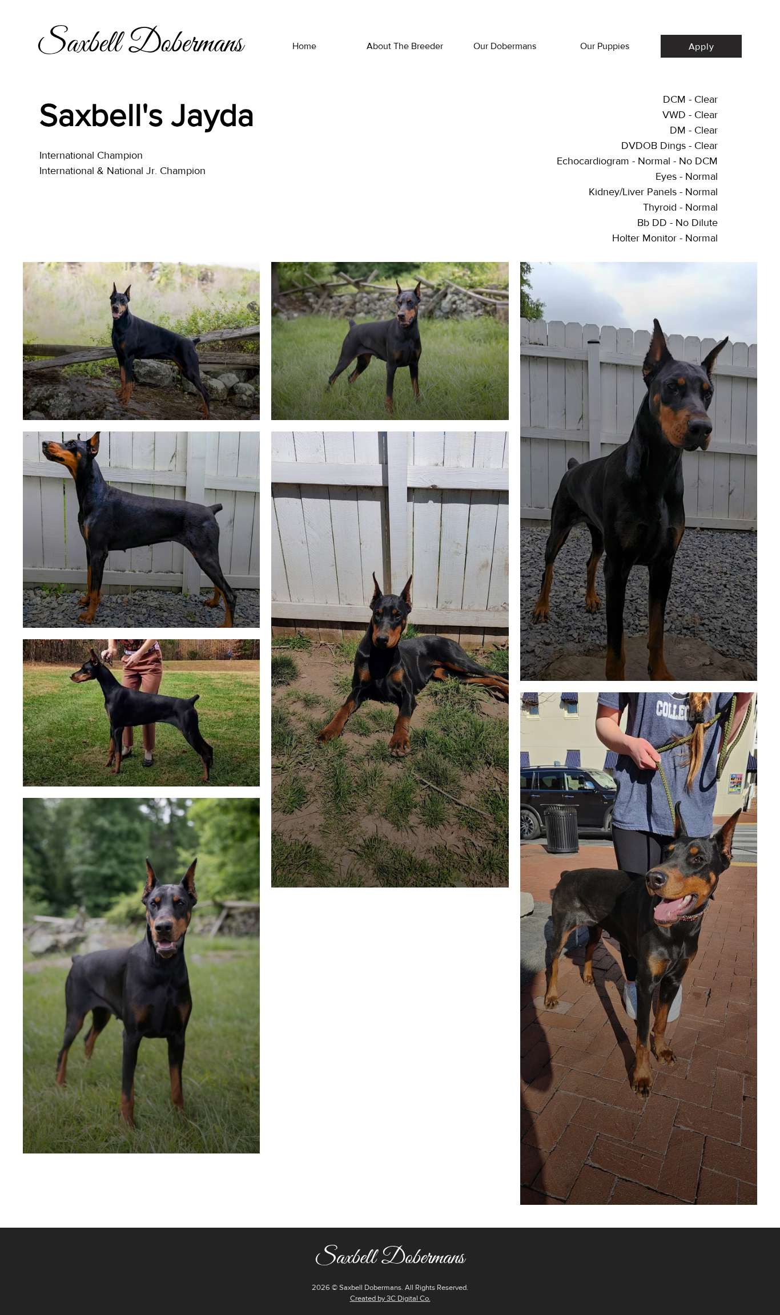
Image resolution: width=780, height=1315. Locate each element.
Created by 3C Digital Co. (390, 1298)
